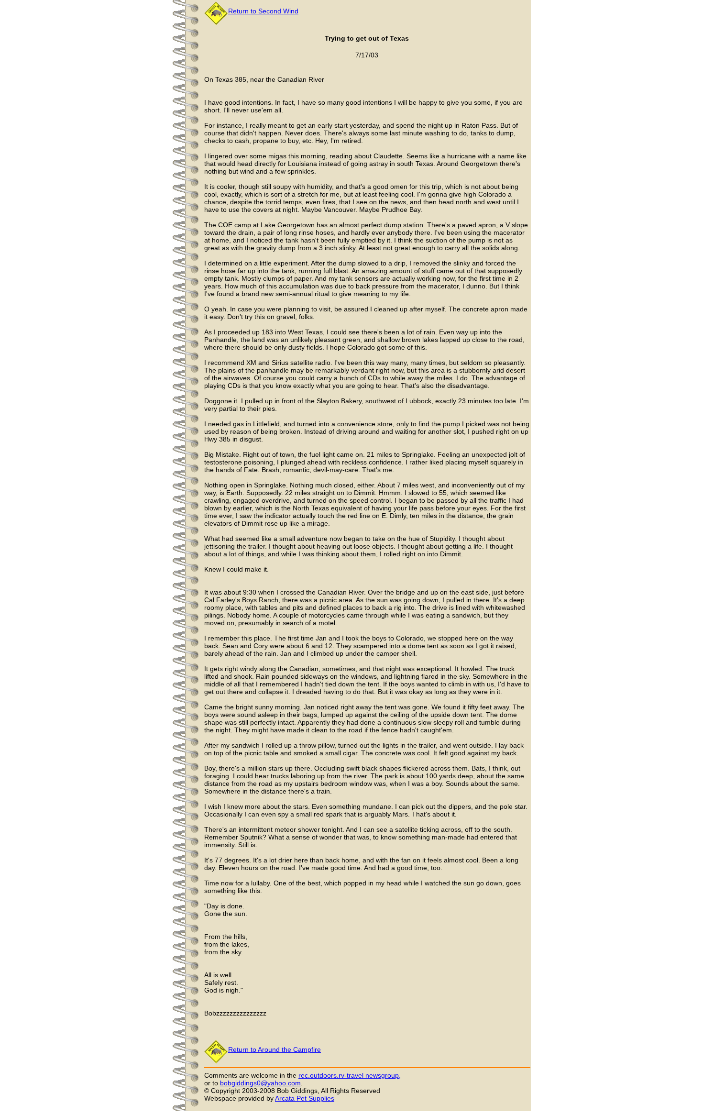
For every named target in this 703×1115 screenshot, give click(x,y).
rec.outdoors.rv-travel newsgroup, (349, 1075)
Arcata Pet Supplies (304, 1098)
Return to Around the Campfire (274, 1049)
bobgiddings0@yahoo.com (260, 1083)
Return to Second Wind (263, 11)
